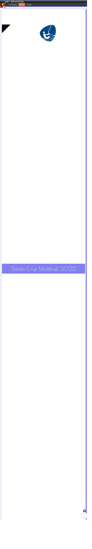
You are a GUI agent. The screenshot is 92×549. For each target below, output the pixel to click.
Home (22, 4)
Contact (29, 4)
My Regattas (15, 1)
